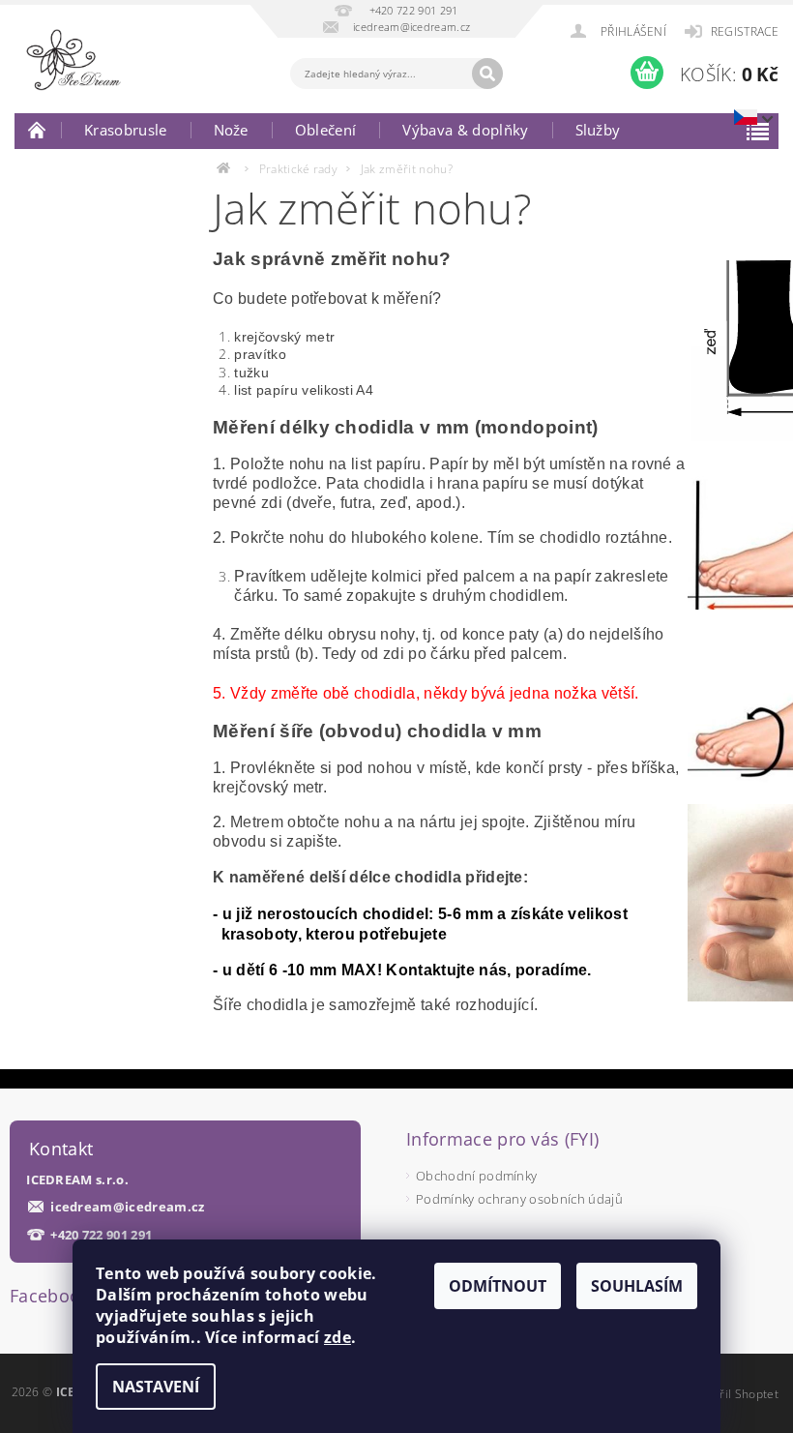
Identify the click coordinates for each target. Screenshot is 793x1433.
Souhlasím (637, 1286)
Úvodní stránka (38, 129)
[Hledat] (487, 73)
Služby (598, 129)
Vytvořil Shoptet (734, 1394)
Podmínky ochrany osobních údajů (519, 1199)
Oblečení (326, 129)
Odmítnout (497, 1286)
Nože (231, 129)
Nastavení (155, 1386)
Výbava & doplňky (465, 129)
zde (337, 1337)
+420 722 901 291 (101, 1235)
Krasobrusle (125, 129)
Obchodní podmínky (476, 1175)
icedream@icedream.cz (127, 1207)
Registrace (744, 31)
